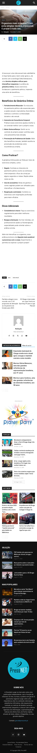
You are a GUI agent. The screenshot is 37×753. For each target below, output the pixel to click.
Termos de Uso (28, 745)
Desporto (22, 523)
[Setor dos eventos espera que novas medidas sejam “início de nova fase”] (7, 474)
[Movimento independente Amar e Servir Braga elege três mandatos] (7, 442)
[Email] (25, 39)
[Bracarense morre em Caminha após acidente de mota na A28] (7, 642)
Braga (21, 502)
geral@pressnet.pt (21, 721)
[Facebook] (11, 39)
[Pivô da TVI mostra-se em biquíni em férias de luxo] (7, 632)
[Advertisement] (18, 57)
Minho (4, 502)
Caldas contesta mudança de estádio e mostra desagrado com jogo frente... (24, 453)
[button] (3, 3)
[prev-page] (3, 390)
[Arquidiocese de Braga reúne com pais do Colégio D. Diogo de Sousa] (27, 498)
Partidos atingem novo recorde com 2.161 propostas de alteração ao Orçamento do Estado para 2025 (10, 303)
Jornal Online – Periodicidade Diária (18, 742)
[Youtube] (27, 336)
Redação (6, 32)
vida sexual (16, 277)
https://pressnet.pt (18, 331)
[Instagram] (14, 336)
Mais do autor (26, 345)
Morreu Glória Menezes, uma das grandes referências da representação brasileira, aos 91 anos (23, 368)
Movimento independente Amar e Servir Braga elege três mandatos (24, 442)
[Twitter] (15, 39)
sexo (9, 277)
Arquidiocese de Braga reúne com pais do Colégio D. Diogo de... (27, 508)
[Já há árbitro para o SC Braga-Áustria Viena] (7, 575)
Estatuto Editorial (7, 745)
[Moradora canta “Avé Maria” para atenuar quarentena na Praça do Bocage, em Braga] (7, 591)
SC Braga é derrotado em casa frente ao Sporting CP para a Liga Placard (27, 302)
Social (7, 7)
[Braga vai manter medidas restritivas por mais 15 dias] (7, 612)
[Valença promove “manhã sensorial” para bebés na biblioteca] (10, 518)
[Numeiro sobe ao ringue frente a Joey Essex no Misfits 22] (7, 602)
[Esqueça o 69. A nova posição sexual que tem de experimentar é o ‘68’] (7, 622)
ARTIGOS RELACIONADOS (11, 345)
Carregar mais (18, 482)
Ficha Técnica (18, 745)
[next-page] (6, 390)
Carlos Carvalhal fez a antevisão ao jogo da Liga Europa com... (26, 528)
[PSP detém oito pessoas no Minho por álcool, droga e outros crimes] (7, 554)
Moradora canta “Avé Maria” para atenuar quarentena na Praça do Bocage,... (23, 591)
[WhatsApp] (20, 39)
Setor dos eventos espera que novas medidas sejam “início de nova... (24, 474)
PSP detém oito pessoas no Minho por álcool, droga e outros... (23, 554)
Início (2, 7)
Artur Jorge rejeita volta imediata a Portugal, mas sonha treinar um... (22, 463)
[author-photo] (18, 326)
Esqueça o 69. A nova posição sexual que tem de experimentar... (24, 622)
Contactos (18, 747)
